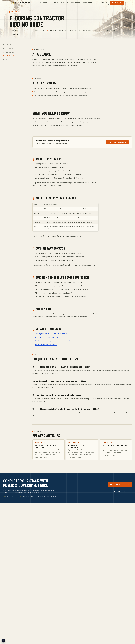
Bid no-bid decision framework (46, 344)
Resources (87, 3)
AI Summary (9, 48)
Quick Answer (10, 45)
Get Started (117, 3)
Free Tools (75, 3)
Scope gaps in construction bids (46, 337)
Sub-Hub (64, 3)
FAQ (7, 59)
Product (43, 3)
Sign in (104, 3)
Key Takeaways (10, 52)
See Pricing (118, 491)
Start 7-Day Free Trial (116, 142)
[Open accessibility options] (3, 640)
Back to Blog (15, 34)
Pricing (55, 3)
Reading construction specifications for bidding (52, 334)
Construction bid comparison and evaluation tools (53, 341)
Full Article (10, 56)
